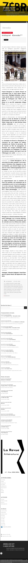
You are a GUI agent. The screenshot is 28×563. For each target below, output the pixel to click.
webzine (7, 283)
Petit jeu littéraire (10, 351)
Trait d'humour (9, 333)
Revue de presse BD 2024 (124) (8, 415)
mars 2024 (3, 523)
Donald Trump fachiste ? (6, 420)
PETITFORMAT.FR (4, 504)
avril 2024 (3, 521)
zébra (19, 283)
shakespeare (9, 289)
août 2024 (3, 515)
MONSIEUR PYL (4, 486)
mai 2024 (2, 520)
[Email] (1, 553)
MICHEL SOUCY (4, 487)
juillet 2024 (3, 517)
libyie (16, 289)
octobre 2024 (3, 512)
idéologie (11, 292)
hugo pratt (15, 287)
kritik (15, 284)
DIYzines (2, 499)
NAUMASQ (3, 479)
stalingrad (18, 284)
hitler (13, 289)
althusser (18, 290)
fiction (8, 292)
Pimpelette (3, 357)
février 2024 (3, 524)
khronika (9, 286)
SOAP (2, 489)
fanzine (15, 283)
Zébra (2, 316)
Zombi (2, 333)
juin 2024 (2, 518)
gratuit (12, 283)
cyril (2, 327)
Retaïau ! (3, 409)
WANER (2, 490)
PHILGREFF (3, 484)
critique (11, 284)
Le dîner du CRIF (5, 397)
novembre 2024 (4, 510)
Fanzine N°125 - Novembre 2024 (12, 316)
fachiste (14, 290)
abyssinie (18, 289)
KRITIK (19, 281)
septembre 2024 (4, 514)
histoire (7, 287)
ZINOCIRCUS (3, 483)
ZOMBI (2, 481)
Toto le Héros (4, 339)
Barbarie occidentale (19, 321)
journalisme (16, 292)
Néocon (3, 403)
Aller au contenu (4, 1)
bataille (11, 287)
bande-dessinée (7, 284)
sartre (5, 292)
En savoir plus (9, 562)
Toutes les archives (7, 526)
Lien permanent (8, 281)
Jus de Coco (8, 362)
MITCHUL (2, 502)
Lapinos (3, 368)
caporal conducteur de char (7, 321)
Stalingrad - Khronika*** (12, 35)
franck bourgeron (14, 286)
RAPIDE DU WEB (4, 500)
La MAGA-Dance (5, 426)
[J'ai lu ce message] (26, 559)
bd (10, 283)
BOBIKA (2, 492)
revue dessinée (9, 290)
